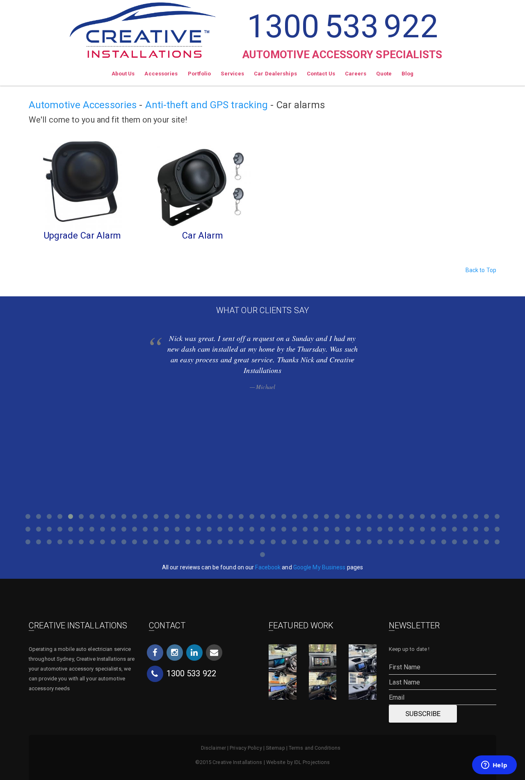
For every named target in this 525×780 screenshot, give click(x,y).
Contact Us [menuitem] (321, 73)
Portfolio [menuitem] (199, 73)
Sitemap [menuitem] (275, 748)
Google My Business (319, 567)
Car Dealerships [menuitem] (275, 73)
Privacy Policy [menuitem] (246, 748)
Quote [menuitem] (384, 73)
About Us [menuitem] (123, 73)
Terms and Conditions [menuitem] (314, 748)
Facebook (268, 567)
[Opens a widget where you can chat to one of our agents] (494, 765)
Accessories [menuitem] (161, 73)
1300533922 (342, 26)
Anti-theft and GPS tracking (206, 105)
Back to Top (481, 270)
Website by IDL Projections (298, 762)
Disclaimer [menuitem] (213, 748)
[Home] (143, 29)
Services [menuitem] (232, 73)
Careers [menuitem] (356, 73)
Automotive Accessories (83, 105)
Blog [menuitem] (407, 73)
